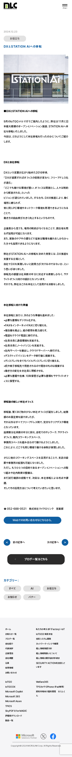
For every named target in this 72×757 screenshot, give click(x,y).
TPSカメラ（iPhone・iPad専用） (50, 687)
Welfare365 (42, 682)
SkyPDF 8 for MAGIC (16, 711)
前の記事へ (19, 542)
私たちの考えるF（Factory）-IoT (50, 629)
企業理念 (9, 653)
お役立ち (51, 588)
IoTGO (8, 682)
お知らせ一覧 (11, 634)
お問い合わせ (11, 672)
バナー (31, 597)
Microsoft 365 (12, 696)
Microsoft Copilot (14, 691)
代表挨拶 (9, 648)
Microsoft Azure (13, 701)
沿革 (7, 663)
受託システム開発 (43, 639)
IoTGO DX (10, 687)
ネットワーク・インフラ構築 (47, 643)
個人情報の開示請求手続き (48, 658)
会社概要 (9, 658)
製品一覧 (9, 720)
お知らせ (12, 597)
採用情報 (9, 668)
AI (32, 588)
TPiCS (8, 706)
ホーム (8, 629)
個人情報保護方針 (44, 648)
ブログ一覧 (10, 639)
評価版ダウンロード (13, 715)
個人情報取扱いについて (46, 653)
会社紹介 (9, 643)
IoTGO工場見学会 (44, 634)
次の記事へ (53, 542)
